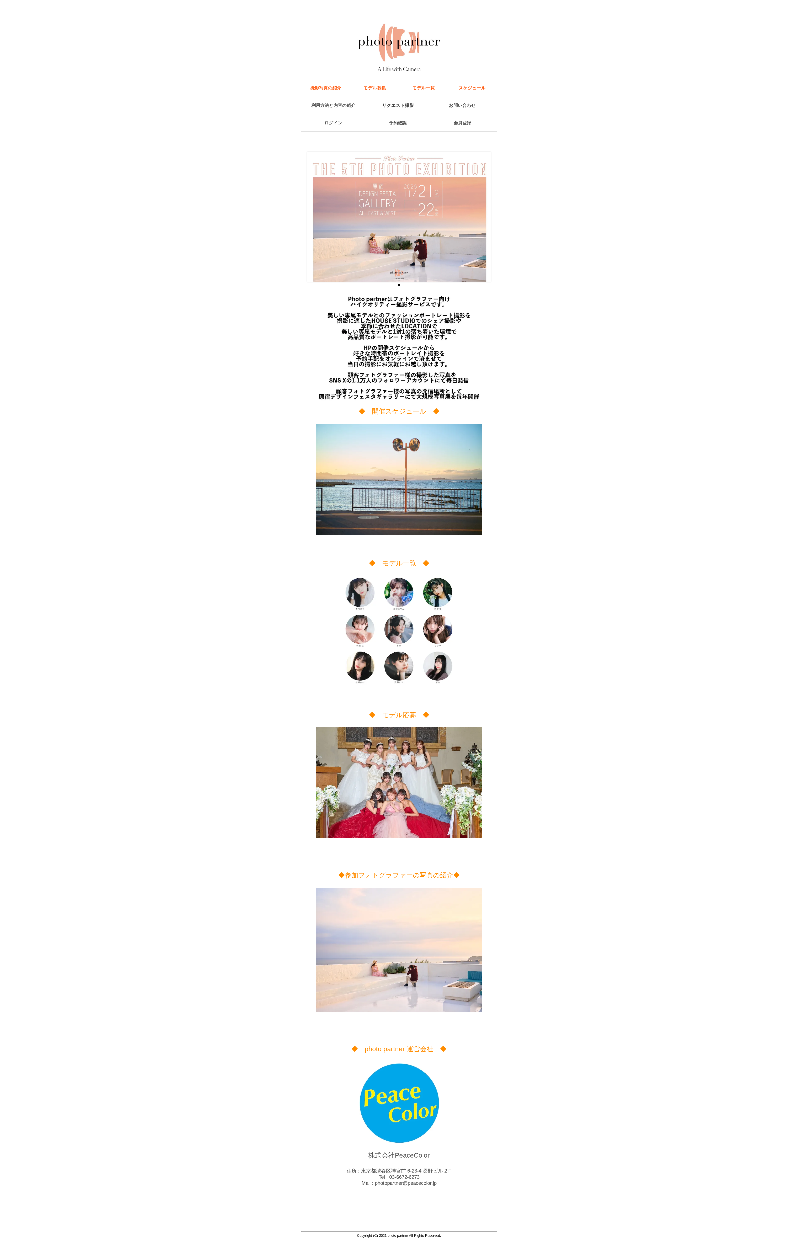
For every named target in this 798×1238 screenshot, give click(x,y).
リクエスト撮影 (398, 105)
